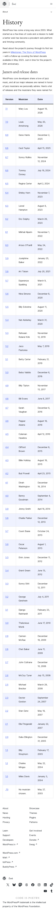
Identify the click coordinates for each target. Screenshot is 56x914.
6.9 (6, 135)
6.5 (6, 183)
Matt (6, 857)
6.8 (6, 148)
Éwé (11, 878)
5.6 (6, 293)
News (5, 813)
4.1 (6, 482)
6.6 (6, 170)
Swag (33, 844)
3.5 (6, 557)
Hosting (6, 817)
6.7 (6, 157)
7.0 (6, 122)
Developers (8, 840)
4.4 (7, 447)
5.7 (6, 280)
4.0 (6, 495)
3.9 (6, 509)
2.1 (6, 724)
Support (6, 835)
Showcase (34, 808)
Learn (5, 830)
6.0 (6, 245)
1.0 (6, 776)
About (5, 12)
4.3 (6, 460)
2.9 (6, 636)
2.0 (6, 737)
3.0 (6, 623)
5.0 (6, 372)
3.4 (7, 570)
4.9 (6, 385)
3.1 (6, 610)
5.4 (7, 320)
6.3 (6, 206)
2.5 (6, 684)
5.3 (6, 333)
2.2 (6, 711)
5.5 (6, 307)
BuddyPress (10, 866)
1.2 (6, 763)
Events (32, 835)
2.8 (6, 649)
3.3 (6, 583)
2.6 (6, 675)
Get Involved (35, 830)
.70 (6, 789)
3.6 (6, 544)
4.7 (6, 408)
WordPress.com (11, 853)
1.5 (6, 750)
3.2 (6, 596)
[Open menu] (52, 4)
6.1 (6, 232)
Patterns (33, 822)
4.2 (6, 473)
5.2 (6, 346)
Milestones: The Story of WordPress (28, 52)
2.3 (6, 697)
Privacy (6, 822)
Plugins (32, 817)
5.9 (6, 258)
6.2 (6, 219)
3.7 (6, 531)
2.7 (6, 662)
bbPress (8, 862)
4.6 (6, 421)
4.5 (6, 434)
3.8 (6, 518)
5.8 (6, 271)
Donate (34, 840)
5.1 (6, 359)
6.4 (6, 192)
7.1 (6, 108)
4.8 (6, 398)
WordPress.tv (10, 844)
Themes (33, 813)
